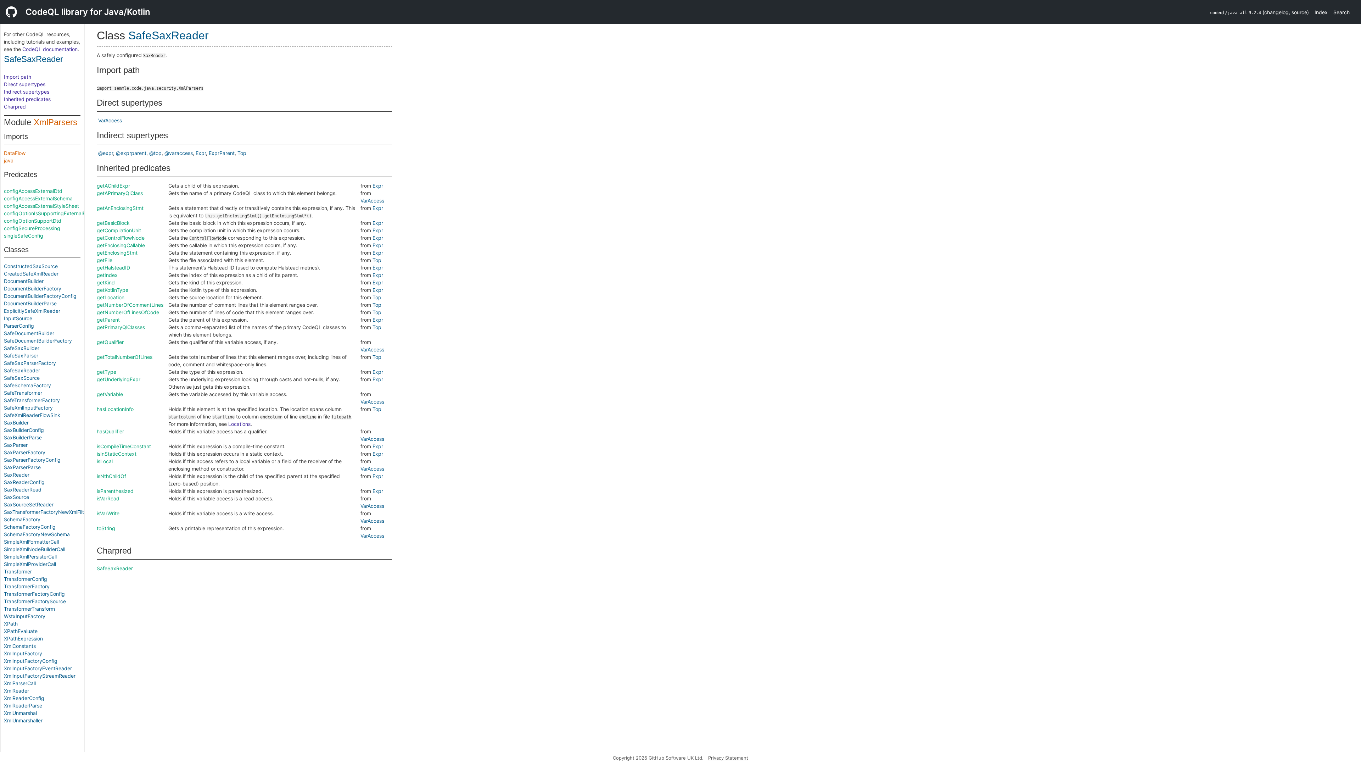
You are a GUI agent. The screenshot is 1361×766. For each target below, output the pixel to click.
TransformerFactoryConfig (34, 594)
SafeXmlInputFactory (28, 408)
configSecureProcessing (32, 228)
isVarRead (108, 498)
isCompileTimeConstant (124, 446)
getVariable (110, 394)
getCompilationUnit (119, 230)
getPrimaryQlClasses (121, 327)
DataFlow (15, 153)
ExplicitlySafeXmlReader (32, 311)
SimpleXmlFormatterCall (31, 542)
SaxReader (16, 475)
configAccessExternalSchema (38, 198)
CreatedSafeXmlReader (31, 274)
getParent (108, 320)
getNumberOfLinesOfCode (128, 312)
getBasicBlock (113, 223)
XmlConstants (20, 646)
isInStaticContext (116, 454)
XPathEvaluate (21, 631)
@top (155, 153)
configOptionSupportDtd (32, 221)
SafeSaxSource (22, 378)
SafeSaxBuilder (21, 348)
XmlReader (16, 691)
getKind (106, 282)
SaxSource (16, 497)
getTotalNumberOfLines (124, 357)
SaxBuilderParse (23, 437)
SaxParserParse (22, 467)
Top (241, 153)
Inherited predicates (27, 99)
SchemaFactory (22, 519)
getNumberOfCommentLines (130, 305)
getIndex (107, 275)
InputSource (18, 318)
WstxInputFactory (24, 616)
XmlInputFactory (23, 653)
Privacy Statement (728, 758)
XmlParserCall (20, 683)
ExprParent (222, 153)
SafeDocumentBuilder (29, 333)
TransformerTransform (29, 609)
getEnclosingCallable (121, 245)
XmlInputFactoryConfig (30, 661)
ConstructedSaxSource (31, 266)
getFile (104, 260)
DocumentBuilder (24, 281)
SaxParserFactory (24, 452)
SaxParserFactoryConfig (32, 460)
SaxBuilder (16, 423)
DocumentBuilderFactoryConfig (40, 296)
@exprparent (131, 153)
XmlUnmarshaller (23, 720)
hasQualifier (110, 431)
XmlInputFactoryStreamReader (39, 676)
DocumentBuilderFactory (32, 288)
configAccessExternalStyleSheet (41, 206)
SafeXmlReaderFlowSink (32, 415)
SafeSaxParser (21, 356)
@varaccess (178, 153)
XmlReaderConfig (24, 698)
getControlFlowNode (121, 238)
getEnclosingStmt (117, 253)
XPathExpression (23, 638)
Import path (17, 77)
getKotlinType (112, 290)
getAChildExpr (113, 186)
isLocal (105, 461)
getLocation (110, 297)
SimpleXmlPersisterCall (30, 557)
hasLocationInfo (115, 409)
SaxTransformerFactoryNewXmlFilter (46, 512)
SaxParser (16, 445)
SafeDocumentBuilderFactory (38, 341)
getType (106, 372)
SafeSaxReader (33, 59)
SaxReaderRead (22, 490)
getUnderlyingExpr (118, 379)
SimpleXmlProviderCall (30, 564)
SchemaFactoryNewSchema (37, 534)
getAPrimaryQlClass (120, 193)
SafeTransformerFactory (32, 400)
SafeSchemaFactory (27, 385)
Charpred (15, 107)
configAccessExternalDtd (33, 191)
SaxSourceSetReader (29, 504)
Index (1321, 12)
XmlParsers (55, 122)
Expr (201, 153)
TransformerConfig (25, 579)
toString (106, 528)
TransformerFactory (27, 586)
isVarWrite (108, 513)
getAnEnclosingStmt (120, 208)
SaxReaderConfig (24, 482)
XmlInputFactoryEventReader (38, 668)
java (8, 160)
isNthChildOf (111, 476)
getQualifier (110, 342)
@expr (105, 153)
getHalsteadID (113, 268)
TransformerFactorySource (35, 601)
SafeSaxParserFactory (30, 363)
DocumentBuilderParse (30, 303)
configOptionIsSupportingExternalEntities (51, 213)
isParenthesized (115, 491)
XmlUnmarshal (20, 713)
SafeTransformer (23, 393)
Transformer (18, 571)
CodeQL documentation (50, 49)
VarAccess (110, 120)
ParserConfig (19, 326)
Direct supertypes (24, 84)
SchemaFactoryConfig (30, 527)
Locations (239, 424)
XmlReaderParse (23, 706)
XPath (11, 624)
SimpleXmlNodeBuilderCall (34, 549)
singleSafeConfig (23, 236)
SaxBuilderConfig (24, 430)
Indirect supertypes (26, 92)
